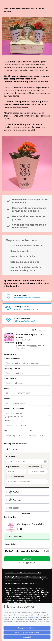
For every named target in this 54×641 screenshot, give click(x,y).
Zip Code (7, 420)
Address (7, 398)
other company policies (13, 598)
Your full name (10, 378)
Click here (33, 346)
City (5, 430)
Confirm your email (12, 368)
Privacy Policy (37, 596)
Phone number (10, 388)
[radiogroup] (27, 479)
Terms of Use (27, 596)
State (30, 430)
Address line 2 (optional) (14, 408)
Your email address (12, 358)
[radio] (7, 449)
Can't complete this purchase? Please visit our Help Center (25, 577)
